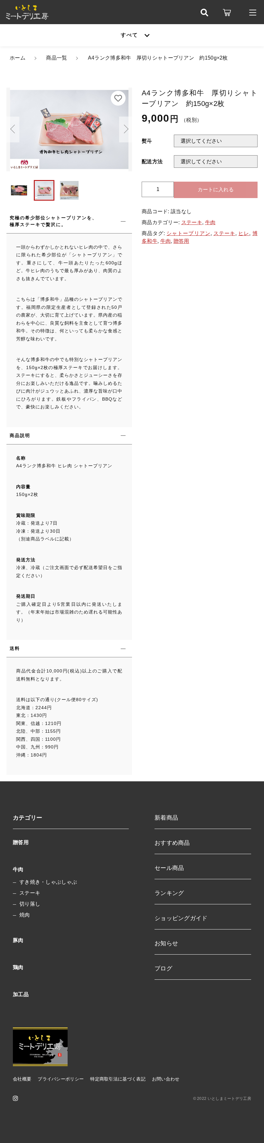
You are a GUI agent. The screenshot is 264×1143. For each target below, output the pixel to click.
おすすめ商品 (172, 843)
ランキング (169, 893)
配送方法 (152, 161)
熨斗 (147, 141)
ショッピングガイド (181, 918)
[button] (12, 129)
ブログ (163, 968)
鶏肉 (18, 967)
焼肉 (24, 915)
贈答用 (181, 241)
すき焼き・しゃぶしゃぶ (48, 882)
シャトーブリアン (188, 233)
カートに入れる (216, 189)
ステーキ (191, 222)
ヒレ (243, 233)
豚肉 (18, 940)
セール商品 (169, 868)
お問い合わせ (166, 1078)
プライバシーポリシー (61, 1078)
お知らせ (166, 943)
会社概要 (22, 1078)
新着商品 (166, 817)
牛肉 (210, 222)
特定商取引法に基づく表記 (118, 1078)
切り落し (29, 904)
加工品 (21, 994)
